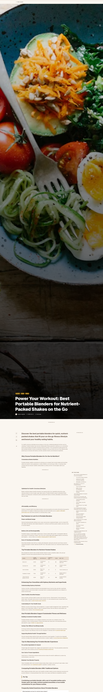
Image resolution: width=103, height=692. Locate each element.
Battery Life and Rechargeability (79, 489)
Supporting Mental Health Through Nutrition (81, 517)
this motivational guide (38, 609)
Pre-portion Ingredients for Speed (81, 523)
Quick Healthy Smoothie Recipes (80, 503)
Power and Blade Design (81, 486)
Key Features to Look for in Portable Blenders (79, 484)
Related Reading (79, 544)
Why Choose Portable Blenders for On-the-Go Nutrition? (80, 475)
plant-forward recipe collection (39, 600)
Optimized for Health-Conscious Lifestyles (80, 480)
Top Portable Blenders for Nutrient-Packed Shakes (80, 494)
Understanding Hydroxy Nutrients (80, 500)
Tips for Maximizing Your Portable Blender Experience (80, 520)
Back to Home (20, 1)
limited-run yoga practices (37, 622)
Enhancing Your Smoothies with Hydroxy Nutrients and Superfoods (80, 497)
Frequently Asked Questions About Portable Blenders (80, 542)
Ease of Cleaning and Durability (80, 491)
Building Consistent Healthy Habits (81, 511)
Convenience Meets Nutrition (81, 477)
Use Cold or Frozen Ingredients (80, 526)
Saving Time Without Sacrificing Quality (80, 514)
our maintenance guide (36, 664)
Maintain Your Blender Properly (80, 529)
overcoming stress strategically (61, 638)
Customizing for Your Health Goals (81, 506)
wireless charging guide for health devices (46, 537)
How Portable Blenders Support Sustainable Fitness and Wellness (80, 509)
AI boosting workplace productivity (45, 649)
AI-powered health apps (60, 630)
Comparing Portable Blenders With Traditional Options (80, 531)
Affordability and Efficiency (81, 481)
